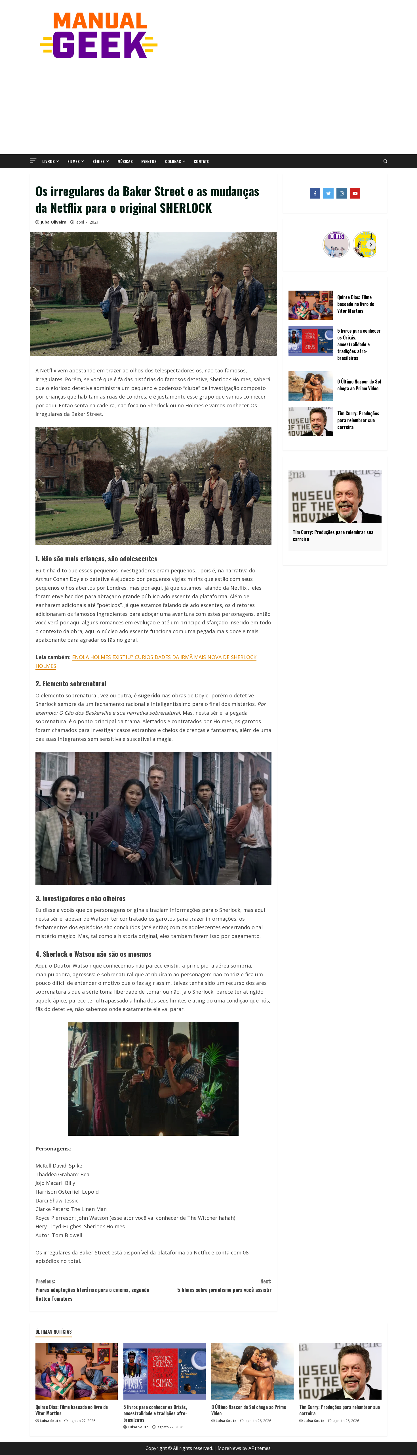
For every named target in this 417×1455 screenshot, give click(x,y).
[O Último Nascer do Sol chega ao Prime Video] (252, 1371)
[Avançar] (371, 244)
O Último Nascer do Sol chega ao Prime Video (248, 1410)
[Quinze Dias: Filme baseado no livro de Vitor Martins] (76, 1371)
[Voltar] (299, 244)
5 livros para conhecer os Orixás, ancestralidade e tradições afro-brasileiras (155, 1413)
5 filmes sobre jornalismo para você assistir (224, 1285)
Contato (202, 161)
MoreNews (229, 1448)
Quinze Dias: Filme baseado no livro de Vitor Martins (71, 1410)
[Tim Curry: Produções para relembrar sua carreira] (340, 1371)
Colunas (173, 161)
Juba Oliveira (53, 222)
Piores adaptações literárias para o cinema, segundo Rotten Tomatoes (92, 1289)
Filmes (74, 161)
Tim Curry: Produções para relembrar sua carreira (339, 1410)
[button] (33, 161)
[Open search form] (385, 161)
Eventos (149, 161)
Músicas (125, 161)
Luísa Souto (50, 1420)
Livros (48, 161)
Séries (98, 161)
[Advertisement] (208, 106)
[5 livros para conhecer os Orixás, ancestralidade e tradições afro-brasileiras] (164, 1371)
